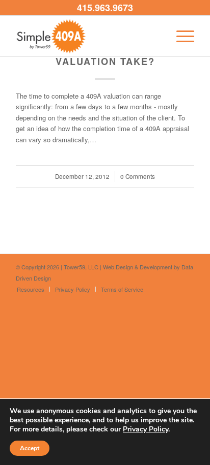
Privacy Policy (145, 429)
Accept (29, 448)
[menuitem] (180, 36)
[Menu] (180, 36)
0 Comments (137, 176)
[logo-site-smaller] (87, 36)
